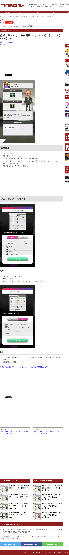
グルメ (53, 12)
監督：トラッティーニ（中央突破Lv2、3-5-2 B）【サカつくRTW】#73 (52, 488)
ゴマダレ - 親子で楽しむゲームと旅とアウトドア (44, 552)
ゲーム (7, 12)
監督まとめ (6, 44)
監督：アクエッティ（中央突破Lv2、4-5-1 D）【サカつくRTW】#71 (52, 506)
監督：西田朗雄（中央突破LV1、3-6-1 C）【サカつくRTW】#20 (17, 515)
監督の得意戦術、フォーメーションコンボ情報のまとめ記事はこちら (23, 367)
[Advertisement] (31, 59)
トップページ (3, 16)
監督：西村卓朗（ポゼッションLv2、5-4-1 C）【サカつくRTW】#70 (52, 515)
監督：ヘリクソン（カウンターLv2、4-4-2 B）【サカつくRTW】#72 (52, 497)
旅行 (38, 12)
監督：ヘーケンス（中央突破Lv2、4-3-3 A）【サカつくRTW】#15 (18, 506)
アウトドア (23, 12)
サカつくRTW (16, 16)
